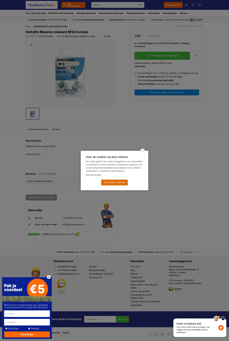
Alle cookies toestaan (114, 182)
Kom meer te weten (93, 175)
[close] (142, 151)
